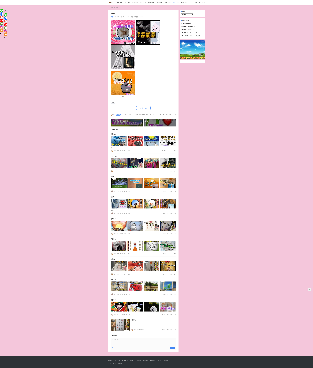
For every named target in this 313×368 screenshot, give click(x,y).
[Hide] (0, 33)
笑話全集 (167, 2)
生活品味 (142, 2)
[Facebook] (1, 14)
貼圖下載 (175, 2)
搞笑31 (134, 320)
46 (175, 314)
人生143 (114, 156)
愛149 (113, 134)
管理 (129, 253)
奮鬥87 (113, 300)
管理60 (113, 279)
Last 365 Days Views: (188, 36)
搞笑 (113, 321)
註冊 (203, 2)
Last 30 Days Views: (188, 33)
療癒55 (113, 219)
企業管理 (159, 2)
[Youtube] (1, 20)
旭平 (112, 17)
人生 (129, 171)
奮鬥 (129, 213)
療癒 (132, 17)
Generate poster (140, 114)
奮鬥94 (113, 197)
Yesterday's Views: (187, 26)
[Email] (1, 23)
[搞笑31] (120, 324)
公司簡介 (119, 2)
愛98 (113, 259)
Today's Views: (186, 23)
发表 (172, 348)
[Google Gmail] (5, 21)
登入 (200, 2)
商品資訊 (127, 2)
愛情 (129, 150)
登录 (113, 348)
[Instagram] (1, 27)
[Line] (1, 10)
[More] (1, 30)
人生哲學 (134, 2)
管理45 (113, 239)
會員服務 (183, 2)
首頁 (109, 7)
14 (175, 329)
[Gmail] (1, 17)
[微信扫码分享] (147, 115)
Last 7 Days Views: (187, 29)
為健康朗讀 (151, 2)
